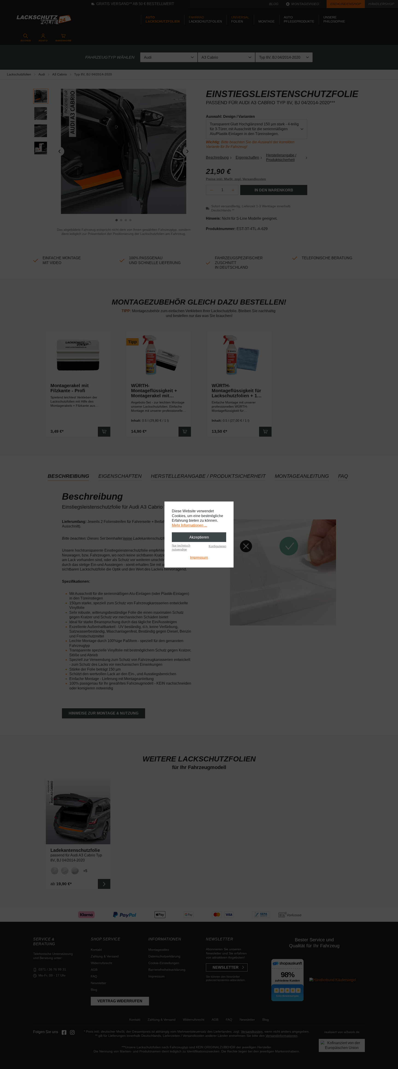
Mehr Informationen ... (189, 525)
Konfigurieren (217, 546)
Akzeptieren (199, 537)
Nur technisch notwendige (181, 547)
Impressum (199, 557)
